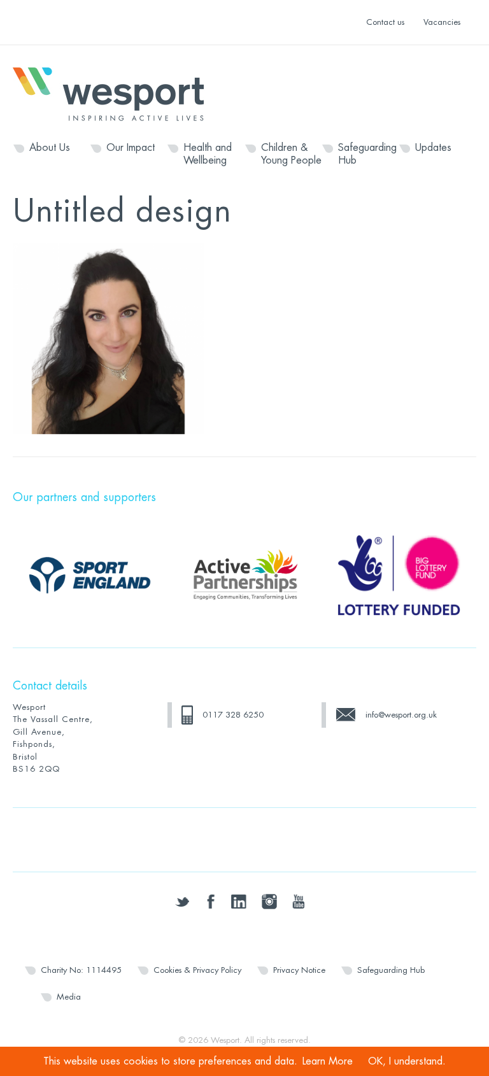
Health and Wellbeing (207, 154)
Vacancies (441, 22)
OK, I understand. (407, 1061)
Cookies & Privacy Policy (197, 970)
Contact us (385, 22)
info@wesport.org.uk (401, 715)
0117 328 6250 (233, 715)
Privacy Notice (299, 970)
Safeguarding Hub (367, 154)
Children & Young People (291, 154)
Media (69, 997)
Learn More (327, 1061)
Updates (433, 148)
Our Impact (130, 148)
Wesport (114, 93)
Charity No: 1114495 (81, 970)
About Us (49, 148)
